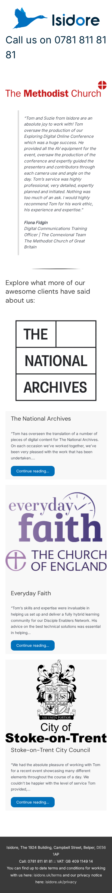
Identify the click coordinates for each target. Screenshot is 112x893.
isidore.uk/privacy (61, 882)
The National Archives (41, 419)
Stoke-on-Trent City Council (50, 750)
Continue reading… (32, 471)
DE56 (101, 847)
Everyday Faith (31, 593)
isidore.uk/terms (48, 875)
